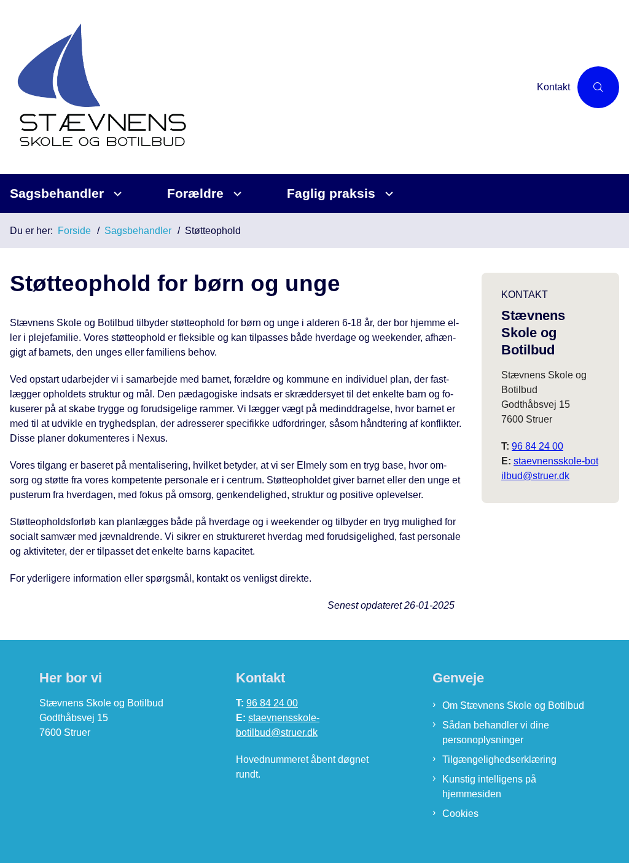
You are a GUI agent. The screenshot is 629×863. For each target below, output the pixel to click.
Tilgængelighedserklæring (499, 759)
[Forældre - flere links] (236, 193)
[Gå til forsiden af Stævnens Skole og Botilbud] (264, 87)
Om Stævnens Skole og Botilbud (513, 705)
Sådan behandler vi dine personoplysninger (495, 732)
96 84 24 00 (537, 446)
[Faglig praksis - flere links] (387, 193)
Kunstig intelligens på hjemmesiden (489, 786)
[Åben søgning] (598, 87)
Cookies (460, 813)
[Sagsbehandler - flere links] (116, 193)
